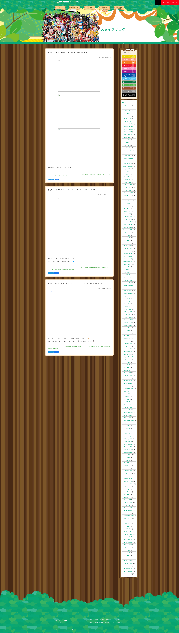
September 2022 (128, 229)
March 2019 (127, 341)
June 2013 (127, 523)
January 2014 (128, 505)
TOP (60, 8)
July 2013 (127, 521)
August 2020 (127, 296)
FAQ (91, 622)
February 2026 (128, 121)
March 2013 (127, 531)
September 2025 (128, 134)
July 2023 (127, 203)
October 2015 (128, 449)
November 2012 (128, 542)
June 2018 (127, 364)
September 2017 (129, 388)
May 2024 (127, 176)
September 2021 (128, 261)
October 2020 (128, 290)
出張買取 (89, 8)
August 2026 (127, 105)
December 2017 (128, 380)
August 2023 (127, 200)
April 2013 (127, 529)
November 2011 (128, 571)
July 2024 (127, 171)
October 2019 (128, 322)
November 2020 (128, 288)
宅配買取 (104, 8)
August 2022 (127, 232)
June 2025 (127, 142)
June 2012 (127, 552)
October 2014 (128, 481)
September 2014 (128, 484)
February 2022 (128, 248)
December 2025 (128, 126)
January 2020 (128, 314)
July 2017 (127, 394)
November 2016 (128, 415)
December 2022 (128, 221)
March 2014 (127, 499)
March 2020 (127, 309)
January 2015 (128, 473)
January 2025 (128, 155)
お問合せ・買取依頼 (98, 622)
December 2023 (128, 190)
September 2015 (128, 452)
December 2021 (128, 253)
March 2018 (127, 372)
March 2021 (127, 277)
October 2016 (128, 417)
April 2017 (127, 401)
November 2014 (128, 478)
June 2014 (127, 491)
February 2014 (128, 502)
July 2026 (127, 108)
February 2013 (128, 534)
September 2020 (128, 293)
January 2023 (128, 219)
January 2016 (128, 441)
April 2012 (127, 558)
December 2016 (128, 412)
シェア (56, 179)
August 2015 (127, 454)
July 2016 (127, 425)
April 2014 (127, 497)
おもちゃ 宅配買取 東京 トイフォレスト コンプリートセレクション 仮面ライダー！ (76, 283)
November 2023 (128, 192)
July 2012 (127, 550)
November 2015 (128, 446)
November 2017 (128, 383)
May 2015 (127, 462)
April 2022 (127, 243)
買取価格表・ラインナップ (118, 8)
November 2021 (128, 256)
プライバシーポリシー (116, 622)
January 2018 (128, 378)
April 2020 (127, 306)
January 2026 (128, 124)
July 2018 (127, 362)
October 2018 (128, 354)
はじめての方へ (74, 8)
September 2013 (129, 515)
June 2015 (127, 460)
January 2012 (128, 566)
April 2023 (127, 211)
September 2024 (128, 166)
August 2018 (127, 359)
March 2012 (127, 560)
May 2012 (127, 555)
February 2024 (128, 184)
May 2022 (127, 240)
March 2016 (127, 436)
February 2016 (128, 439)
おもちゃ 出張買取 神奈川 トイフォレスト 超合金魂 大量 (67, 52)
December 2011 (128, 568)
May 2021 (127, 272)
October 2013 (128, 513)
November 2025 (128, 129)
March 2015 (127, 468)
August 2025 (127, 137)
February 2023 (128, 216)
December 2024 (128, 158)
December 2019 (128, 317)
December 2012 (128, 539)
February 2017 (128, 407)
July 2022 (127, 235)
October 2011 (128, 574)
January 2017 (128, 409)
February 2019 (128, 343)
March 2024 (127, 182)
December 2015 (128, 444)
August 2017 (127, 391)
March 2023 (127, 214)
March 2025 (127, 150)
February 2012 (128, 563)
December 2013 (128, 507)
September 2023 (128, 198)
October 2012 (128, 544)
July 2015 (127, 457)
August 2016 (127, 423)
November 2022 (128, 224)
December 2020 (128, 285)
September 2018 (129, 356)
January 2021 (128, 282)
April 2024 (127, 179)
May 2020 (127, 304)
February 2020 (128, 311)
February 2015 (128, 470)
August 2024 (127, 169)
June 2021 (127, 269)
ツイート (51, 179)
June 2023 (127, 206)
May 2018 (127, 367)
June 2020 (127, 301)
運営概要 (107, 622)
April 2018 (127, 370)
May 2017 (127, 399)
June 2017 (127, 396)
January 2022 (128, 251)
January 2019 (128, 346)
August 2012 (127, 547)
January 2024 (128, 187)
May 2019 (127, 335)
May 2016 (127, 431)
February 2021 (128, 280)
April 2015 (127, 465)
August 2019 (127, 327)
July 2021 (127, 266)
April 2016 (127, 433)
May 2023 (127, 208)
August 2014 (127, 486)
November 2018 (128, 351)
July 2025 (127, 139)
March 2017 (127, 404)
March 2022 (127, 245)
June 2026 (127, 110)
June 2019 (127, 333)
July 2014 (127, 489)
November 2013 (128, 510)
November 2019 (128, 319)
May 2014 (127, 494)
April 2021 (127, 274)
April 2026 (127, 116)
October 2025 (128, 131)
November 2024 (128, 161)
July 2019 (127, 330)
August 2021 (127, 264)
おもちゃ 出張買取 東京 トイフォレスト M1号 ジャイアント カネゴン (72, 190)
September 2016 (129, 420)
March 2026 (127, 118)
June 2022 (127, 237)
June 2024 (127, 174)
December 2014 (128, 476)
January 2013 (128, 536)
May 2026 (127, 113)
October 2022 (128, 227)
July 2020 (127, 298)
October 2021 (128, 259)
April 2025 (127, 147)
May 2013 (127, 526)
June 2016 (127, 428)
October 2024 (128, 163)
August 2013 (127, 518)
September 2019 (128, 325)
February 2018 (128, 375)
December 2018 (128, 349)
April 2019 (127, 338)
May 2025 (127, 145)
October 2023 (128, 195)
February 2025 (128, 153)
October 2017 (128, 386)
